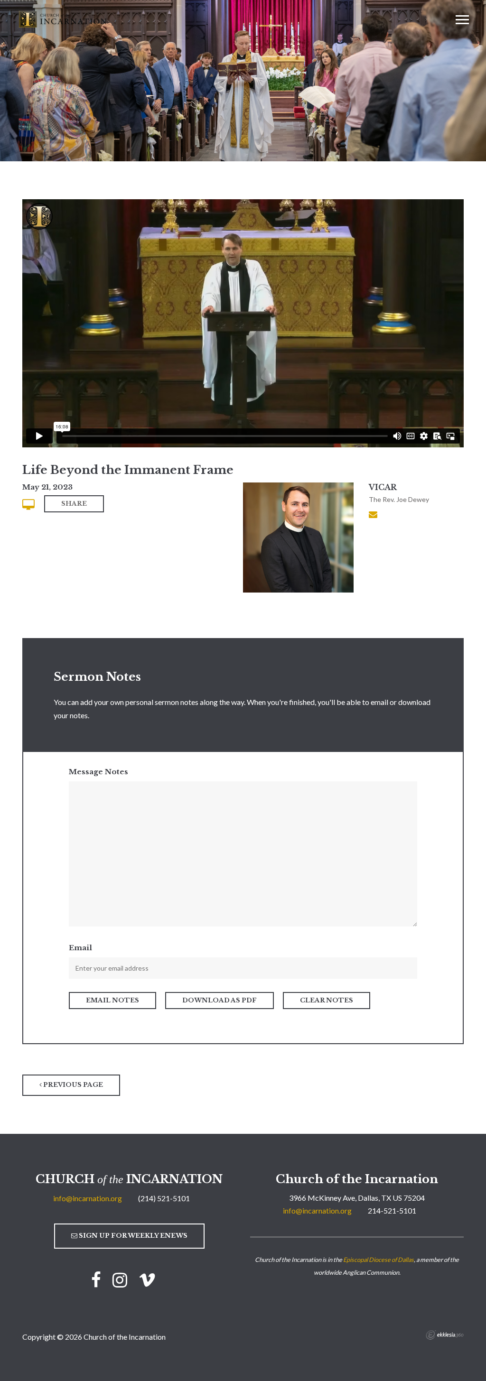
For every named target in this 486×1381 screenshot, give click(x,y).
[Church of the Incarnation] (63, 18)
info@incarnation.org (87, 1198)
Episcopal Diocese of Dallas (378, 1259)
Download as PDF (219, 1000)
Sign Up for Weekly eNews (132, 1236)
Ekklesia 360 (445, 1335)
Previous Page (72, 1085)
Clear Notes (326, 1000)
